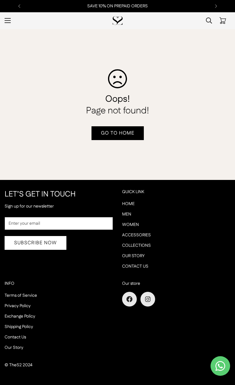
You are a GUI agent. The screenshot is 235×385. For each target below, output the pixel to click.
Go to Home (117, 133)
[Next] (216, 6)
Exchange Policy (20, 316)
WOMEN (130, 225)
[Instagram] (147, 299)
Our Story (14, 348)
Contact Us (15, 337)
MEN (126, 214)
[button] (222, 20)
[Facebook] (129, 299)
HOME (128, 204)
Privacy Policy (18, 306)
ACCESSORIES (136, 235)
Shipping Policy (19, 327)
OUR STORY (133, 256)
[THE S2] (117, 20)
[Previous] (19, 6)
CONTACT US (135, 266)
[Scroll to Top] (223, 352)
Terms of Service (21, 295)
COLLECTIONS (136, 245)
